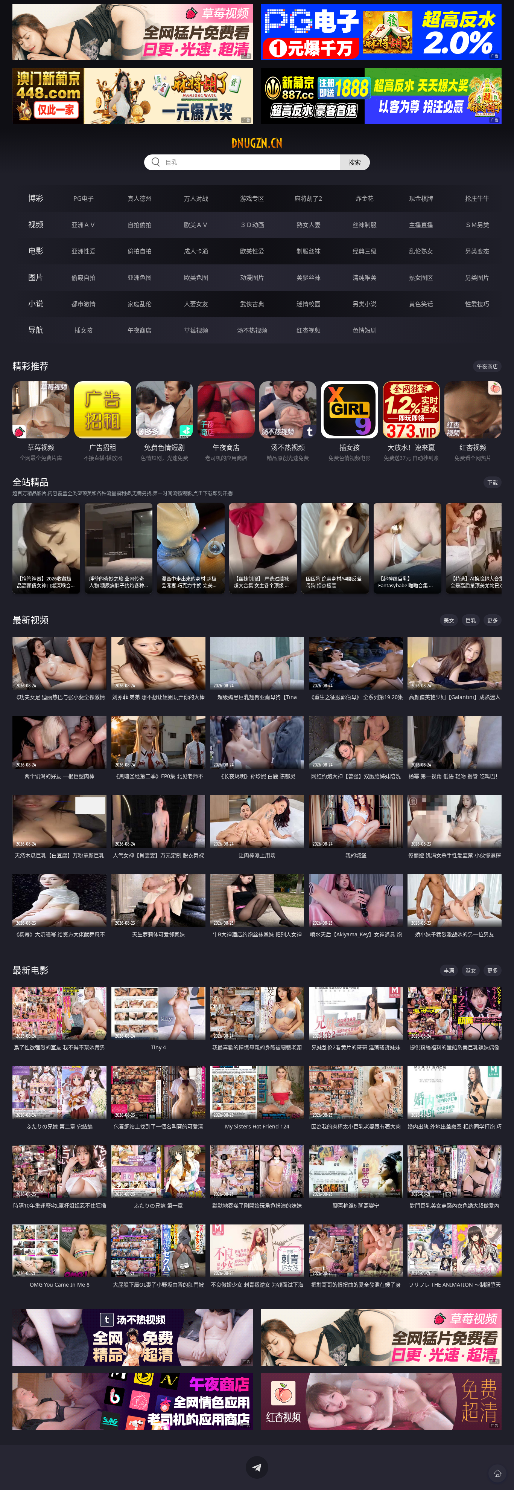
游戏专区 (252, 198)
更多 (492, 620)
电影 (35, 251)
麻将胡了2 (308, 198)
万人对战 (196, 198)
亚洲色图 (140, 277)
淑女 (470, 970)
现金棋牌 (421, 198)
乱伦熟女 (421, 251)
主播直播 (421, 225)
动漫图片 (252, 277)
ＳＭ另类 (477, 225)
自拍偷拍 (140, 225)
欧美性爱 (252, 251)
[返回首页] (497, 1473)
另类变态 (477, 251)
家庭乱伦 (140, 304)
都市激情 (83, 304)
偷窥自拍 (83, 277)
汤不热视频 (252, 330)
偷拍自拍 (140, 251)
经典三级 (365, 251)
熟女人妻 (309, 225)
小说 (35, 304)
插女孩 (84, 330)
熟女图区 (421, 277)
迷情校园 (309, 304)
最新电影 (30, 970)
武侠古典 (252, 304)
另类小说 (365, 304)
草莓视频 (196, 330)
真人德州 (140, 198)
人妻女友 (196, 304)
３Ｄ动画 (252, 225)
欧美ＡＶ (196, 225)
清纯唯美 (365, 277)
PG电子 (83, 198)
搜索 (355, 162)
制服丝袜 (309, 251)
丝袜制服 (365, 225)
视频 (35, 225)
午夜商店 (140, 330)
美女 (449, 620)
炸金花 (365, 198)
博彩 (35, 198)
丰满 (449, 970)
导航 (35, 330)
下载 (492, 482)
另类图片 (477, 277)
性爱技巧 (477, 304)
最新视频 (30, 620)
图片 (35, 277)
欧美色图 (196, 277)
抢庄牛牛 (477, 198)
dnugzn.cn (257, 143)
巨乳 (470, 620)
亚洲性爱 (83, 251)
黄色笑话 (421, 304)
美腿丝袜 (309, 277)
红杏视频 (309, 330)
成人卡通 (196, 251)
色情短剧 (365, 330)
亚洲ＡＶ (83, 225)
